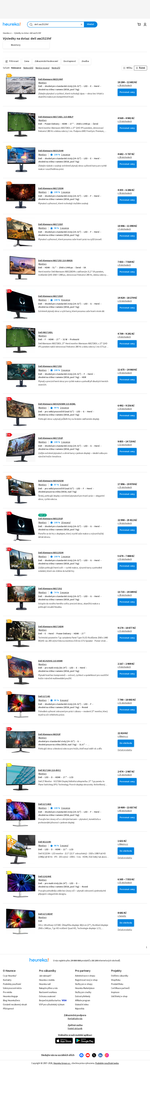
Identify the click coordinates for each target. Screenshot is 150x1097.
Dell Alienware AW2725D (50, 366)
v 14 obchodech (125, 408)
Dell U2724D (44, 696)
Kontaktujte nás (75, 1018)
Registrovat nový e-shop (86, 980)
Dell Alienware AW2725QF (50, 438)
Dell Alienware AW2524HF (50, 79)
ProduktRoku (117, 984)
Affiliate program (82, 1000)
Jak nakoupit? (45, 975)
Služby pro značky (83, 992)
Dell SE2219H (44, 841)
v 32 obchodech (125, 301)
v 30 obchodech (125, 373)
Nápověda (79, 1008)
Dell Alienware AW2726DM (50, 626)
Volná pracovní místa (12, 988)
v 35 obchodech (125, 882)
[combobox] (55, 24)
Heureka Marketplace (84, 988)
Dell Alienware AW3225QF (50, 518)
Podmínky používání (12, 984)
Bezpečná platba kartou (50, 1000)
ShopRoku (115, 980)
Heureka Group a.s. (61, 1063)
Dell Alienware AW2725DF (50, 296)
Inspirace (115, 992)
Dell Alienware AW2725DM (50, 188)
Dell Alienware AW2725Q (50, 588)
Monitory (42, 82)
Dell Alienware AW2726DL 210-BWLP (55, 116)
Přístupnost (8, 1008)
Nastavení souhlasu (48, 992)
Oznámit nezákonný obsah (15, 1004)
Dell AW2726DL (45, 332)
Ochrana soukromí (47, 996)
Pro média (7, 992)
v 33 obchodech (125, 559)
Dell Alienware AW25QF (49, 734)
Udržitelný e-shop (119, 996)
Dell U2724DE (44, 804)
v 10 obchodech (125, 121)
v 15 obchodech (125, 631)
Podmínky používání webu (107, 1063)
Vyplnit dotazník (75, 1028)
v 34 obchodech (125, 523)
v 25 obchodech (125, 487)
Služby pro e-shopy (83, 984)
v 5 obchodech (124, 229)
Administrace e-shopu (85, 975)
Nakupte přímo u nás (48, 988)
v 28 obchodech (125, 85)
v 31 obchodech (125, 703)
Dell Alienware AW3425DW (51, 480)
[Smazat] (81, 24)
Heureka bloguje (10, 996)
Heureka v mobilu (47, 980)
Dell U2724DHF (45, 914)
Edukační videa (81, 1004)
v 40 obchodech (125, 810)
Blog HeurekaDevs (11, 1000)
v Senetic (122, 916)
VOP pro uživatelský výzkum (51, 1004)
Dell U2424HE (44, 876)
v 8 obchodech (124, 265)
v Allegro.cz (123, 736)
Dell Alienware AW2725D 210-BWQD (55, 260)
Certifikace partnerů (120, 988)
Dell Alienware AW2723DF (50, 224)
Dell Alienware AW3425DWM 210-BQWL (57, 404)
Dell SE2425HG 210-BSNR (50, 660)
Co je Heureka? (10, 975)
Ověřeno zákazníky (119, 975)
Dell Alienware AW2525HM (50, 150)
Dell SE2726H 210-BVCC (49, 770)
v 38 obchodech (125, 193)
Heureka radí (45, 984)
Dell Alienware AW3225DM (50, 552)
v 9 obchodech (124, 667)
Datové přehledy (82, 996)
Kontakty (7, 980)
